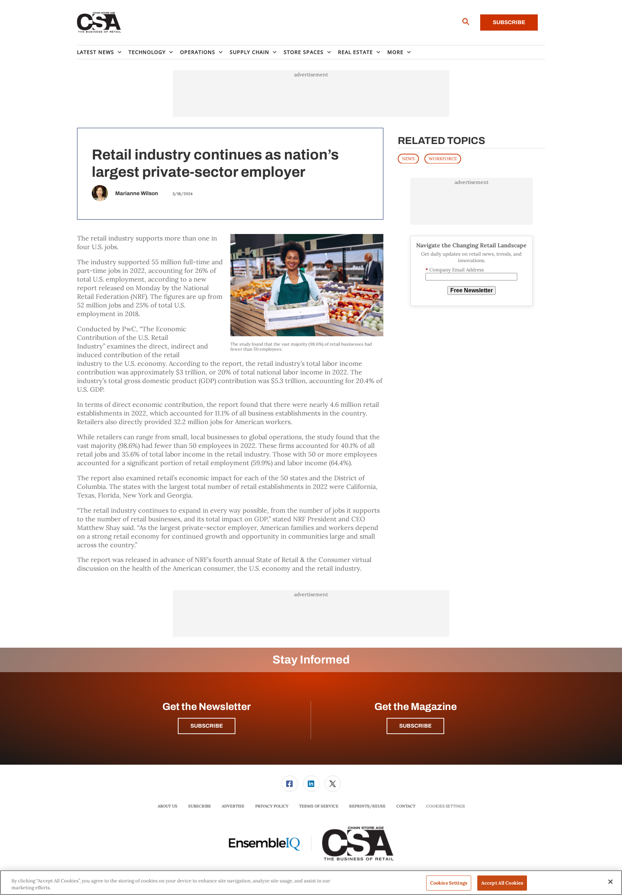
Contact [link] (405, 806)
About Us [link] (167, 806)
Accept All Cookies (502, 883)
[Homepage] (99, 22)
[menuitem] (103, 52)
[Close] (610, 882)
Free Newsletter (471, 290)
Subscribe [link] (199, 806)
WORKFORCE (443, 158)
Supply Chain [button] (249, 52)
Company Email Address (454, 269)
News (408, 158)
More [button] (395, 52)
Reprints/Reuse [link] (367, 806)
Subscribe (509, 22)
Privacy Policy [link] (271, 806)
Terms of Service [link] (318, 806)
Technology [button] (147, 52)
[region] (311, 882)
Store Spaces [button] (304, 52)
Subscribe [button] (206, 726)
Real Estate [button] (355, 52)
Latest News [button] (95, 52)
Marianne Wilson (136, 193)
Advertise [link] (233, 806)
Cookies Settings (445, 806)
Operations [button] (197, 52)
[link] (289, 783)
